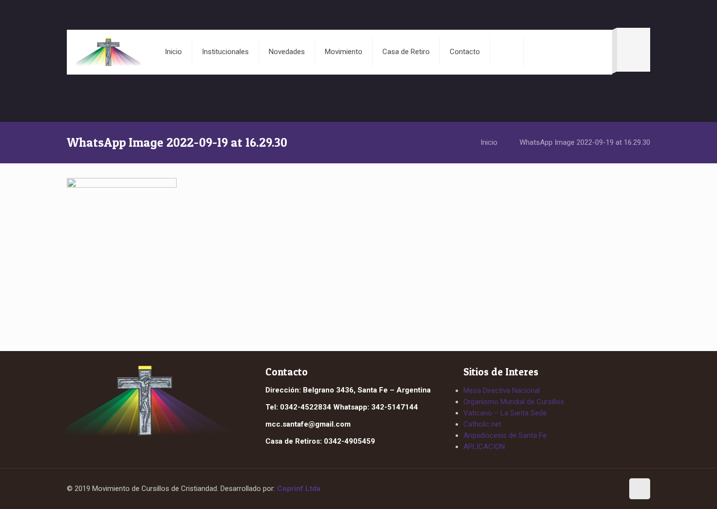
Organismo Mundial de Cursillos (513, 401)
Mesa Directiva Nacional (501, 390)
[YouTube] (611, 489)
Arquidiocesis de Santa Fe (505, 435)
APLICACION (484, 446)
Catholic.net (482, 424)
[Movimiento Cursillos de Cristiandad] (108, 52)
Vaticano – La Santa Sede (505, 413)
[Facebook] (593, 489)
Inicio (489, 142)
